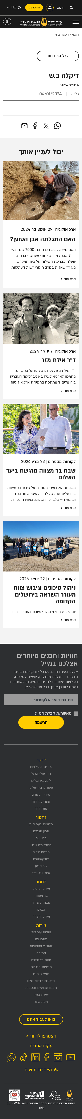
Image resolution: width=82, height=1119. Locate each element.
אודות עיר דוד (41, 932)
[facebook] (35, 125)
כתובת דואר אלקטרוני (53, 700)
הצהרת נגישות (38, 1070)
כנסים (41, 909)
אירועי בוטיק (41, 888)
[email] (24, 125)
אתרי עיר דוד (41, 801)
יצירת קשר (41, 994)
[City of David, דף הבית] (41, 22)
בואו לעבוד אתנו (41, 1019)
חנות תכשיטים (41, 960)
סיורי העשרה (41, 794)
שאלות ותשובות (41, 946)
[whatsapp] (57, 125)
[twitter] (46, 125)
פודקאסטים (41, 859)
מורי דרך (41, 808)
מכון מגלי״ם (41, 831)
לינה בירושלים (41, 780)
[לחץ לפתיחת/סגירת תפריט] (76, 22)
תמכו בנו (41, 939)
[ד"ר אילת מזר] (41, 318)
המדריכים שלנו (41, 845)
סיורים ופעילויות (41, 767)
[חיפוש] (71, 7)
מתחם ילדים (41, 852)
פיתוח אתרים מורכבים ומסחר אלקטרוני (41, 1105)
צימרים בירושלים (41, 787)
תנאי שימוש (41, 974)
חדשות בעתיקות (41, 824)
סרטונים (41, 838)
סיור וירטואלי (41, 873)
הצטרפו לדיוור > (41, 1036)
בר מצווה (41, 895)
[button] (11, 7)
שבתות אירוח (41, 902)
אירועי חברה (41, 916)
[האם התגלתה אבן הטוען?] (41, 190)
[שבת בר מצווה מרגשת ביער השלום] (41, 429)
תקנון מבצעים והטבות (41, 988)
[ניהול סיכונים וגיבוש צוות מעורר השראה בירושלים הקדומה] (41, 546)
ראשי (75, 35)
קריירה (41, 953)
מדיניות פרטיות (41, 967)
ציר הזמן (41, 866)
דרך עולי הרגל (41, 773)
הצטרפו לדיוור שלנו (41, 981)
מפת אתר (41, 1001)
